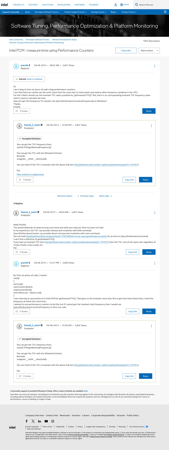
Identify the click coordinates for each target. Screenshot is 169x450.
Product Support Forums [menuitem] (74, 11)
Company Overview (34, 415)
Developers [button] (64, 4)
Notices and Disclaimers (115, 434)
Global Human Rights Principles (101, 436)
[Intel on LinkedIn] (39, 421)
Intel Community (16, 39)
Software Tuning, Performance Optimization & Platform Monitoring (36, 42)
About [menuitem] (27, 11)
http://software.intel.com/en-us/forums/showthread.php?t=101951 (106, 164)
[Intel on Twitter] (33, 421)
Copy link (129, 179)
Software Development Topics (64, 39)
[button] (154, 66)
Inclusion (121, 415)
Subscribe (126, 50)
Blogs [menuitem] (113, 11)
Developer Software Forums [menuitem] (46, 11)
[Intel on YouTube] (46, 421)
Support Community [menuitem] (10, 11)
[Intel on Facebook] (26, 421)
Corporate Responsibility (103, 415)
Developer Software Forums (37, 39)
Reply (149, 110)
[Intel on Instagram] (52, 421)
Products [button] (18, 4)
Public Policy (133, 415)
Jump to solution (30, 78)
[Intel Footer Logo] (12, 427)
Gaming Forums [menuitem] (97, 11)
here (86, 390)
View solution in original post (30, 174)
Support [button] (33, 4)
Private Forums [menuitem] (128, 11)
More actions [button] (147, 50)
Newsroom (65, 415)
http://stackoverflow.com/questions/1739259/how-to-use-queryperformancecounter (66, 236)
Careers (86, 415)
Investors (76, 415)
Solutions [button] (47, 4)
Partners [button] (80, 4)
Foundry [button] (94, 4)
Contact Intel (52, 415)
